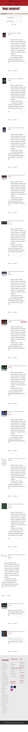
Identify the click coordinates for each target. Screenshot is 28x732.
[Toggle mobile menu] (25, 7)
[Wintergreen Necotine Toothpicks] (4, 81)
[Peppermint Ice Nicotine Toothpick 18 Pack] (4, 555)
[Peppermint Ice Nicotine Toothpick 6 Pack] (4, 413)
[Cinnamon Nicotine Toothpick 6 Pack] (4, 322)
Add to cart (11, 70)
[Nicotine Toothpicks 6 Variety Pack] (4, 606)
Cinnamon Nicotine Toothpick (14, 33)
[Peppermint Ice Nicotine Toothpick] (4, 130)
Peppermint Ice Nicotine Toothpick (16, 127)
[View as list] (15, 24)
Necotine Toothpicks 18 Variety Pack (16, 631)
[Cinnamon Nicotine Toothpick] (4, 35)
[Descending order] (20, 17)
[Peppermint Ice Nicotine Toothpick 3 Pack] (4, 273)
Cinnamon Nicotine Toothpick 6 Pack (16, 320)
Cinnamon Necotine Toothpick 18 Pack (17, 458)
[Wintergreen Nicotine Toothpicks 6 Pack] (4, 368)
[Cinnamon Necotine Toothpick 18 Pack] (4, 462)
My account (22, 671)
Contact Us (22, 666)
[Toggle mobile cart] (20, 7)
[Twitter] (15, 687)
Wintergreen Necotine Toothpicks (15, 78)
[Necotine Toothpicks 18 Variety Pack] (4, 634)
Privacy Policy (22, 681)
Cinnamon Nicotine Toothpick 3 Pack (16, 175)
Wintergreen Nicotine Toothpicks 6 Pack (17, 365)
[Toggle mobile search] (22, 7)
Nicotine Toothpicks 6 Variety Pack (16, 603)
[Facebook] (12, 687)
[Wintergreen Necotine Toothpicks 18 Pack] (4, 506)
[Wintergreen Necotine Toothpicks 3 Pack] (4, 223)
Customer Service (22, 676)
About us (22, 662)
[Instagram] (12, 690)
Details (16, 70)
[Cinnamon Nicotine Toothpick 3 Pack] (4, 177)
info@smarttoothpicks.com (14, 1)
